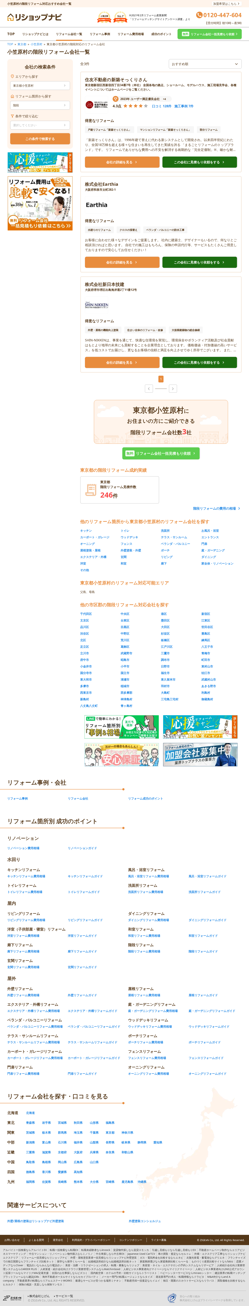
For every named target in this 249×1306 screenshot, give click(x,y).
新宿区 (205, 614)
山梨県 (94, 1142)
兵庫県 (94, 1152)
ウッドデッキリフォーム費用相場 (150, 1026)
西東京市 (86, 693)
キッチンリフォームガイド (85, 876)
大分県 (94, 1182)
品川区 (84, 627)
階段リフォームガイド (203, 951)
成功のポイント (161, 34)
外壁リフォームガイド (82, 995)
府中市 (84, 660)
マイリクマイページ (157, 1269)
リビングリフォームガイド (85, 920)
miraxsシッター (186, 1273)
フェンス (126, 544)
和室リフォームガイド (203, 936)
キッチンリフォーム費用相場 (26, 876)
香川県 (46, 1172)
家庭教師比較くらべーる (164, 1261)
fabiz (212, 1261)
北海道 (30, 1113)
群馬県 (62, 1132)
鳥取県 (30, 1162)
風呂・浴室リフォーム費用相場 (148, 876)
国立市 (125, 673)
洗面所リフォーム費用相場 (145, 892)
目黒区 (125, 627)
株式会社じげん (39, 1296)
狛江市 (205, 673)
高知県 (78, 1172)
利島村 (205, 693)
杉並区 (165, 633)
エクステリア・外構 (93, 557)
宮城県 (62, 1123)
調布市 (165, 660)
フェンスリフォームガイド (206, 1058)
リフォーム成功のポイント (145, 798)
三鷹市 (165, 653)
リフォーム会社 (78, 798)
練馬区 (205, 640)
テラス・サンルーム (174, 537)
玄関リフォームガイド (82, 967)
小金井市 (86, 666)
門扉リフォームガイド (82, 1074)
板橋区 (165, 640)
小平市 (125, 666)
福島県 (110, 1123)
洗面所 (165, 531)
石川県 (62, 1142)
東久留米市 (168, 679)
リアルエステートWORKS (44, 1280)
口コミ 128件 (162, 106)
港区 (164, 614)
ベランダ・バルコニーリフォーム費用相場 (35, 1026)
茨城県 (30, 1132)
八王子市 (207, 647)
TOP (11, 33)
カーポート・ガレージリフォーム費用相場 (35, 1058)
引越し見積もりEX (174, 1250)
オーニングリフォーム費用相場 (148, 1074)
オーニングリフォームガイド (208, 1074)
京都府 (62, 1152)
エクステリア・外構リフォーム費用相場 (33, 1011)
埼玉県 (78, 1132)
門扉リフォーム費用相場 (23, 1074)
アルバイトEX (25, 1250)
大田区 (165, 627)
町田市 (205, 660)
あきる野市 (208, 686)
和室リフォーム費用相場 (144, 936)
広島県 (78, 1162)
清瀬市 (125, 679)
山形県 (94, 1123)
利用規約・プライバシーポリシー (91, 1239)
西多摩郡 (126, 693)
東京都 (21, 44)
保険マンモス (40, 1284)
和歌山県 (127, 1152)
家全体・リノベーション (217, 563)
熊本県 (78, 1182)
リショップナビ (44, 1257)
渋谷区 (84, 633)
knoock (95, 1250)
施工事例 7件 (184, 106)
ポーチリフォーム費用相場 (145, 1042)
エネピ (161, 1257)
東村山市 (207, 666)
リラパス (188, 1280)
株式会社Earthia (101, 184)
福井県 (78, 1142)
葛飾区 (125, 647)
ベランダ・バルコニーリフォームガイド (94, 1026)
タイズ (127, 1276)
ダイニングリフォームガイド (208, 920)
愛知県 (157, 1142)
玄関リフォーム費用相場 (23, 967)
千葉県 (94, 1132)
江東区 (205, 620)
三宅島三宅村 (169, 699)
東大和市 (86, 679)
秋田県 (78, 1123)
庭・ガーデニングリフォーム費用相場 (153, 1011)
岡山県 (62, 1162)
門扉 (204, 544)
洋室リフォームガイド (82, 936)
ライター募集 (158, 1239)
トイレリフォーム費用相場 (24, 892)
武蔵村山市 (208, 679)
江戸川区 (167, 647)
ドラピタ (180, 1276)
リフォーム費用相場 (131, 34)
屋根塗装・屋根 (90, 550)
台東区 (125, 620)
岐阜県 (126, 1142)
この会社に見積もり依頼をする (200, 162)
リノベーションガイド (82, 848)
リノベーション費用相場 (23, 848)
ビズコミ (69, 1273)
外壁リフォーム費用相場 (23, 995)
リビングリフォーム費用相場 (26, 920)
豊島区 (205, 633)
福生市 (165, 673)
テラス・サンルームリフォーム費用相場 (33, 1042)
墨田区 (165, 620)
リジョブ (102, 1265)
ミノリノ (61, 1253)
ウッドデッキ (129, 537)
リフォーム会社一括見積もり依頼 (161, 453)
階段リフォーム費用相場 (144, 951)
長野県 (110, 1142)
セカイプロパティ (70, 1276)
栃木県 (46, 1132)
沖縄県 (142, 1182)
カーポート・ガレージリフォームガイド (94, 1058)
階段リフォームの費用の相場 (214, 508)
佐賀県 (46, 1182)
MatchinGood (80, 1269)
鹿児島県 (127, 1182)
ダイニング (208, 557)
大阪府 (78, 1152)
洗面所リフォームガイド (205, 892)
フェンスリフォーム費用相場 (147, 1058)
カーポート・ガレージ (94, 537)
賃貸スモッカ (131, 1250)
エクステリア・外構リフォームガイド (92, 1011)
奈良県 (110, 1152)
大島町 (165, 693)
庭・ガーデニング (213, 550)
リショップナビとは (35, 34)
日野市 (165, 666)
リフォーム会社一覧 (69, 34)
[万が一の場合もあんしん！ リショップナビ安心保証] (121, 754)
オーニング (87, 544)
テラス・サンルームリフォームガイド (92, 1042)
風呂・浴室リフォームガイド (208, 876)
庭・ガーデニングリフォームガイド (212, 1011)
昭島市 (125, 660)
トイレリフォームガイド (84, 892)
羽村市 (165, 686)
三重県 (30, 1152)
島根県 (46, 1162)
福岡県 (30, 1182)
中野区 (125, 633)
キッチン (86, 531)
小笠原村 (36, 44)
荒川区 (125, 640)
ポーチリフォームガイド (205, 1042)
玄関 (124, 557)
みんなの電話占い (44, 1265)
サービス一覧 (64, 1296)
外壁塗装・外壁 (131, 550)
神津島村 (126, 699)
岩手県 (46, 1123)
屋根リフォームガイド (203, 995)
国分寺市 (86, 673)
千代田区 (86, 614)
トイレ (125, 531)
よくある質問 (36, 1239)
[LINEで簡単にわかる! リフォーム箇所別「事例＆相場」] (121, 727)
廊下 (164, 563)
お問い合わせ (12, 1239)
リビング (167, 557)
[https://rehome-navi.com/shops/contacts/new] (200, 754)
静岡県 (142, 1142)
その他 (84, 570)
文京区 (84, 620)
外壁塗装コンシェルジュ (145, 1221)
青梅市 (205, 653)
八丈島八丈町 (89, 706)
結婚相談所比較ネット (112, 1261)
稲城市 (125, 686)
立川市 (84, 653)
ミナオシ (98, 1280)
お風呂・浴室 (210, 531)
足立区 (84, 647)
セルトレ (174, 1253)
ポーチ (165, 550)
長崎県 (62, 1182)
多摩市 (84, 686)
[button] (210, 34)
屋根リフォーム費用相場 (144, 995)
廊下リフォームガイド (82, 951)
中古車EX (110, 1253)
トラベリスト (124, 1273)
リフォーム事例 (100, 34)
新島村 (84, 699)
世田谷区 (207, 627)
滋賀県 (46, 1152)
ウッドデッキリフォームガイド (209, 1026)
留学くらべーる (71, 1261)
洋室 (83, 563)
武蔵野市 (126, 653)
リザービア (178, 1265)
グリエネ (205, 1257)
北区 (83, 640)
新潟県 (30, 1142)
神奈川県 (127, 1132)
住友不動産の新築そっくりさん (116, 79)
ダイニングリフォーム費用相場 (148, 920)
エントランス (210, 537)
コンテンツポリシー (130, 1239)
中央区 (125, 614)
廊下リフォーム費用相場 (23, 951)
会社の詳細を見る (122, 162)
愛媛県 (62, 1172)
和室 (124, 563)
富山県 (46, 1142)
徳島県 (30, 1172)
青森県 (30, 1123)
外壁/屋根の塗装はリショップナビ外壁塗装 (35, 1221)
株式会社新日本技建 (104, 284)
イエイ (142, 1280)
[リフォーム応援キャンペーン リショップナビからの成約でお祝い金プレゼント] (40, 162)
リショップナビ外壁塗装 (103, 1257)
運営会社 (58, 1239)
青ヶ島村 (126, 706)
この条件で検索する (40, 138)
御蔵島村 (207, 699)
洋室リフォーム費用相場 (23, 936)
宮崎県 (110, 1182)
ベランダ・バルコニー (175, 544)
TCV (141, 1253)
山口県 (94, 1162)
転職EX (64, 1250)
